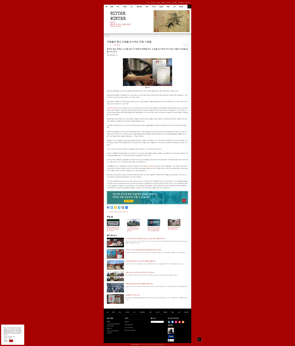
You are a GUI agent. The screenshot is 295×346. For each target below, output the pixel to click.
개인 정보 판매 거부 (10, 336)
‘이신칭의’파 (111, 211)
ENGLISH (153, 2)
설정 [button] (10, 338)
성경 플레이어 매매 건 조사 (132, 295)
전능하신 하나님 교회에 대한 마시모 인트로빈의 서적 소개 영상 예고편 (154, 229)
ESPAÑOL (174, 2)
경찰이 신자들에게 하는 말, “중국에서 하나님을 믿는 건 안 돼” (113, 229)
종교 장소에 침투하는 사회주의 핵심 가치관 (174, 228)
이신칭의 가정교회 (112, 108)
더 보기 (5, 338)
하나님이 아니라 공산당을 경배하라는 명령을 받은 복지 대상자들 (143, 250)
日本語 (163, 2)
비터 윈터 (143, 344)
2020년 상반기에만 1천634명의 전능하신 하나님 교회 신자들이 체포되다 (145, 238)
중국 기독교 (126, 211)
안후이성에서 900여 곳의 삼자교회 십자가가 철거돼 (139, 272)
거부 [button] (6, 340)
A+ (184, 45)
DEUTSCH (187, 2)
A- (187, 45)
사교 (119, 162)
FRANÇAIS (181, 2)
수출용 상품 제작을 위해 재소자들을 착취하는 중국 (139, 283)
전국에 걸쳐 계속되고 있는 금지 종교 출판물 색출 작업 (140, 261)
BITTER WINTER (118, 16)
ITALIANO (168, 2)
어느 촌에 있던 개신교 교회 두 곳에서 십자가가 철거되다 (133, 229)
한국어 (158, 2)
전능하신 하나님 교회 (149, 166)
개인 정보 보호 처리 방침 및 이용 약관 (155, 344)
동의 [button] (11, 340)
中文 (148, 2)
